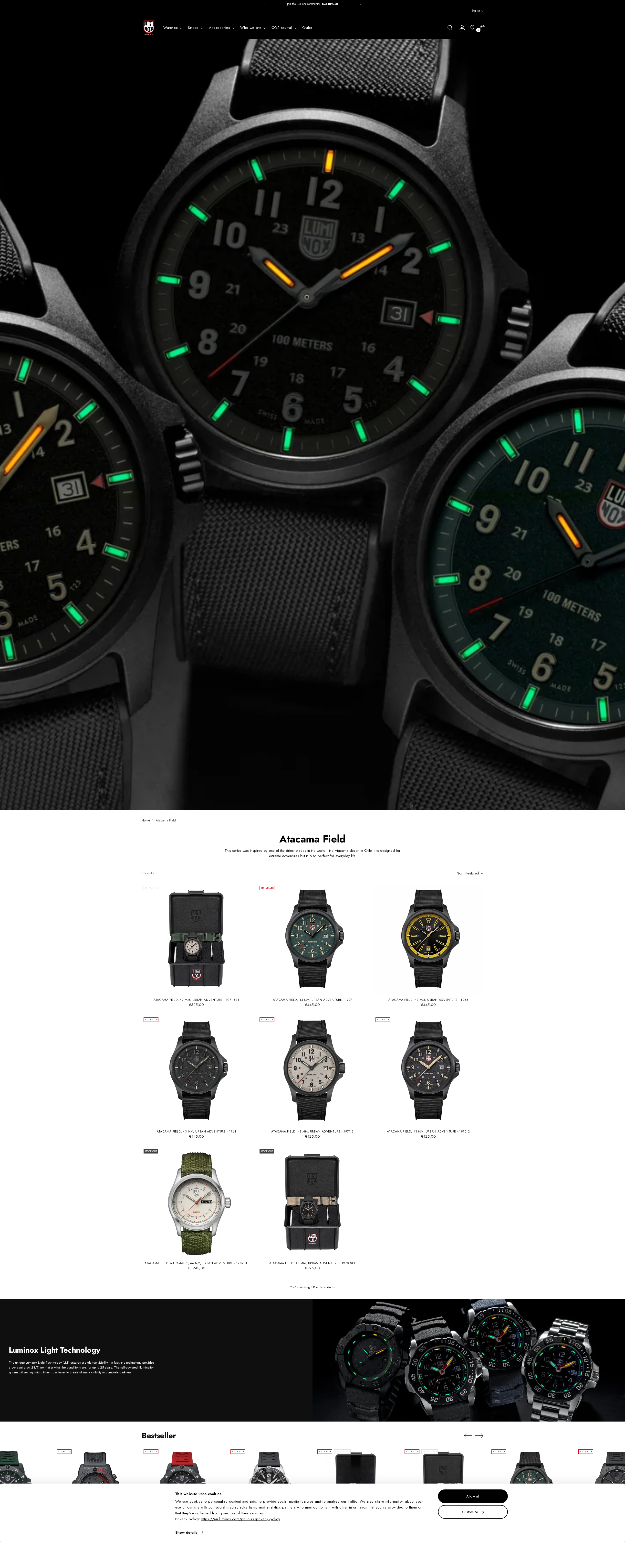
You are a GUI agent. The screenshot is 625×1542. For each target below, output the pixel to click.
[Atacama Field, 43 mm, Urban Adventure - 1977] (312, 939)
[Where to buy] (470, 27)
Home (146, 820)
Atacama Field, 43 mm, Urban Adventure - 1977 (312, 1000)
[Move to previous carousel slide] (468, 1436)
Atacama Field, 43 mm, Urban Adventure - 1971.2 (312, 1131)
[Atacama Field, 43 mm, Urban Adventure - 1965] (428, 939)
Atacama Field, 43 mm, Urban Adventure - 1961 (196, 1131)
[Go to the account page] (460, 27)
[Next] (360, 4)
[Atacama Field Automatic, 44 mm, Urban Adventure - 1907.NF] (196, 1202)
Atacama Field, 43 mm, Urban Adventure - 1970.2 (428, 1131)
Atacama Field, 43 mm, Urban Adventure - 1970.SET (312, 1263)
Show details (186, 1532)
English (475, 11)
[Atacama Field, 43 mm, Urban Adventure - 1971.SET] (196, 939)
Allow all (472, 1496)
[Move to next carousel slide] (479, 1435)
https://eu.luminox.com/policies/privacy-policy (240, 1519)
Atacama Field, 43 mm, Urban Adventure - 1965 (428, 1000)
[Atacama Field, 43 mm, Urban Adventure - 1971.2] (312, 1070)
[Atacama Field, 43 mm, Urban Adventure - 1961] (196, 1070)
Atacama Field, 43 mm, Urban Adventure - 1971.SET (197, 1000)
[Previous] (265, 4)
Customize (470, 1511)
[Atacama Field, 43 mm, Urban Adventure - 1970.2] (428, 1070)
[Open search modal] (450, 27)
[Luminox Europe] (149, 28)
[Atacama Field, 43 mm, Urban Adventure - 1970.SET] (312, 1202)
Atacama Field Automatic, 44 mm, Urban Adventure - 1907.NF (197, 1263)
